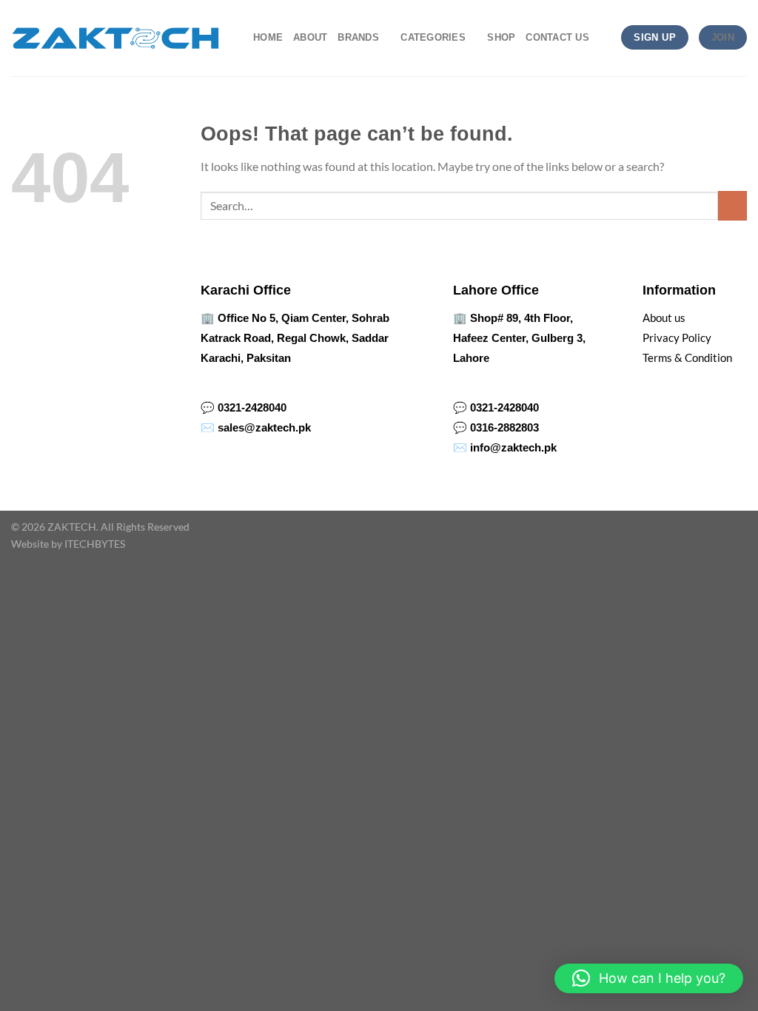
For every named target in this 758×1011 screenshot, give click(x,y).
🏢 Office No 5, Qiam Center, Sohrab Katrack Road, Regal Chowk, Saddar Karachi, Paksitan (295, 338)
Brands (358, 37)
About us (664, 317)
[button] (648, 978)
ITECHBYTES (94, 543)
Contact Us (557, 37)
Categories (433, 37)
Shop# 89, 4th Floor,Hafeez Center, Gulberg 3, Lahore (519, 338)
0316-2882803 (504, 427)
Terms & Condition (687, 357)
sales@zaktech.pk (264, 427)
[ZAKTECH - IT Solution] (115, 38)
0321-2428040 (252, 407)
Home (268, 37)
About (310, 37)
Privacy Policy (677, 337)
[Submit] (732, 205)
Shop (501, 37)
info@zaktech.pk (513, 447)
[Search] (605, 37)
